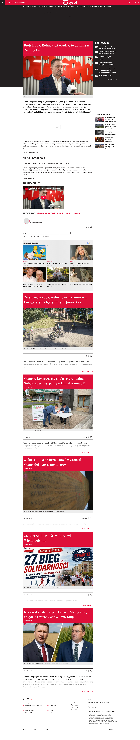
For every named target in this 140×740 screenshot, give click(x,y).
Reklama (51, 713)
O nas (51, 703)
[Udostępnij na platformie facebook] (88, 227)
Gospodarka (43, 7)
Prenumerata (108, 7)
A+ (9, 2)
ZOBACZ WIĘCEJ (65, 233)
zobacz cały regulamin (104, 723)
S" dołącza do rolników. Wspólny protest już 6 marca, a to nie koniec (57, 213)
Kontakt (51, 710)
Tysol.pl (115, 730)
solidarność (55, 233)
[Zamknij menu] (2, 2)
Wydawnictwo (53, 705)
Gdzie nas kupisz (29, 708)
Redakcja (52, 708)
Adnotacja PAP (28, 713)
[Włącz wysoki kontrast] (11, 2)
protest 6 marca (39, 233)
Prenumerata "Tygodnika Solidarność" (33, 705)
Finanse (50, 7)
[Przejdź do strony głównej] (68, 2)
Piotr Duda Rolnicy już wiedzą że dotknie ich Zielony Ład (48, 12)
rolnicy (47, 233)
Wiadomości (27, 7)
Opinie (100, 7)
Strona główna (26, 12)
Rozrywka (93, 7)
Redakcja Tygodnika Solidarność (32, 703)
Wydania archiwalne (29, 710)
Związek (34, 7)
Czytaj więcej (110, 79)
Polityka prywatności (27, 730)
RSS (47, 730)
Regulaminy (41, 730)
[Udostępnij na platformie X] (91, 227)
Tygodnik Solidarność (62, 7)
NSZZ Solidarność (19, 2)
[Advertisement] (70, 28)
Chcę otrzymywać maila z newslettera (102, 711)
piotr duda (30, 233)
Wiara (72, 7)
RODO (35, 730)
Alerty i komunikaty (82, 7)
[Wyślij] (116, 706)
